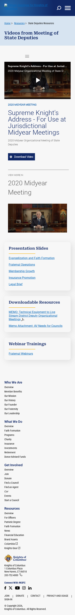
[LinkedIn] (29, 588)
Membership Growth (22, 271)
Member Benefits (13, 391)
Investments (10, 448)
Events (7, 495)
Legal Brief (16, 284)
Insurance (9, 443)
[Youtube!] (17, 588)
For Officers (10, 517)
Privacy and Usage (57, 595)
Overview (8, 387)
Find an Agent (11, 487)
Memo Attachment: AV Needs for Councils (35, 326)
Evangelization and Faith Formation (32, 258)
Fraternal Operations (22, 264)
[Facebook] (5, 588)
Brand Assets (11, 539)
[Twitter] (10, 588)
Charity (7, 439)
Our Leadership (12, 413)
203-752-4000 (11, 575)
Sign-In (8, 599)
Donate (8, 478)
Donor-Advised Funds (15, 456)
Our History (9, 400)
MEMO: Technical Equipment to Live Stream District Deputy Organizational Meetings (33, 315)
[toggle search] (59, 8)
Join (6, 474)
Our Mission (10, 395)
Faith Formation (12, 430)
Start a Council (11, 500)
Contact (35, 595)
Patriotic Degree (12, 522)
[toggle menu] (68, 8)
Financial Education (14, 535)
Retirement (9, 452)
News (7, 530)
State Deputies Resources (41, 23)
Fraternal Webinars (21, 353)
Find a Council (11, 482)
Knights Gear (10, 548)
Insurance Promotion (22, 277)
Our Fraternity (11, 409)
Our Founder (10, 404)
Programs (9, 434)
